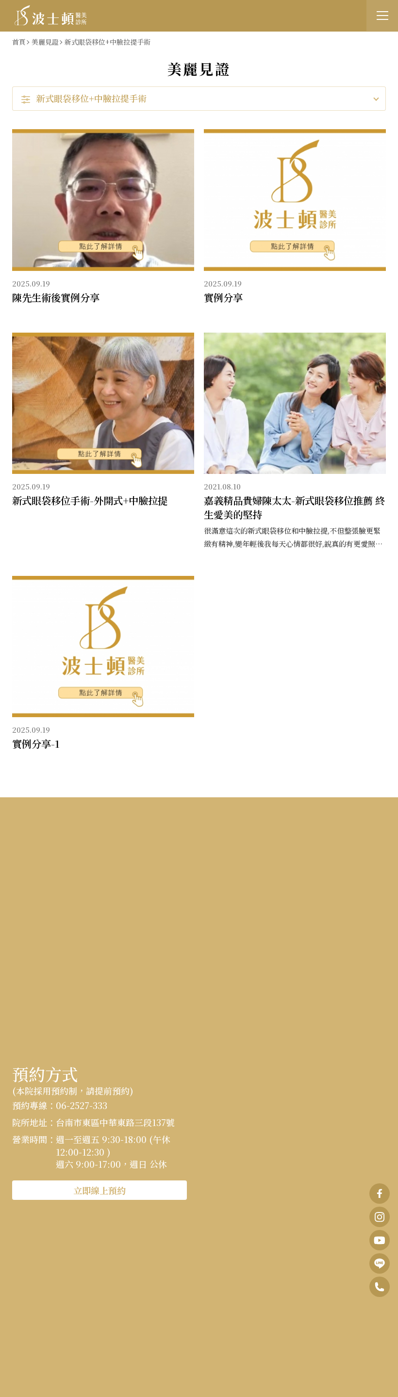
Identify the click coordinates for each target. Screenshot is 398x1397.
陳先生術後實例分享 (56, 297)
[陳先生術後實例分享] (103, 200)
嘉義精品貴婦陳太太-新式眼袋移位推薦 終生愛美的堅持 (294, 507)
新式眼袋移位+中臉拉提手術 (107, 42)
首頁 (19, 42)
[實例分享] (295, 200)
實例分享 (223, 297)
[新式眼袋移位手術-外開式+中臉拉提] (103, 403)
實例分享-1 (36, 744)
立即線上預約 (99, 1190)
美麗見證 (45, 42)
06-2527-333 (81, 1105)
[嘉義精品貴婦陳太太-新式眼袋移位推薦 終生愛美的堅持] (295, 403)
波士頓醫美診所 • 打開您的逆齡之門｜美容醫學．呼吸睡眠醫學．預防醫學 (51, 15)
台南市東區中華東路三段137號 (115, 1122)
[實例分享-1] (103, 647)
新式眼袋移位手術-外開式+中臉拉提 (89, 500)
